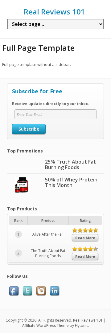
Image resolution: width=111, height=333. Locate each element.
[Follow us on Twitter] (27, 294)
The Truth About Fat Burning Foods (48, 253)
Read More (85, 237)
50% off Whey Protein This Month (71, 182)
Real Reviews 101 (54, 11)
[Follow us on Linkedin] (55, 294)
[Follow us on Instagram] (41, 294)
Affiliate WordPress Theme (45, 325)
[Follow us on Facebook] (14, 294)
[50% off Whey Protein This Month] (22, 191)
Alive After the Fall (48, 234)
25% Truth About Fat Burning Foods (70, 164)
